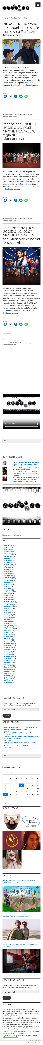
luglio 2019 (7, 610)
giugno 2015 (8, 677)
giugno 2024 (8, 569)
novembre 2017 (9, 645)
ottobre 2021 (8, 580)
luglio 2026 (7, 547)
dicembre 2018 (9, 623)
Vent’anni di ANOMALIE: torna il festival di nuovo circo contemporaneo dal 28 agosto (19, 881)
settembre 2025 (9, 558)
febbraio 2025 (8, 562)
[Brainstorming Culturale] (31, 821)
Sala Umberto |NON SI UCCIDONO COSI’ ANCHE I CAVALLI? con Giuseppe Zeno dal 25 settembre (21, 235)
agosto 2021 (8, 584)
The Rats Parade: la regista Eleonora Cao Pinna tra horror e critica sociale (20, 945)
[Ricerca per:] (21, 440)
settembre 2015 (9, 671)
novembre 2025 (9, 555)
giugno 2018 (8, 634)
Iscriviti (6, 716)
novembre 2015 (9, 667)
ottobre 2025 (8, 556)
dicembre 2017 (9, 643)
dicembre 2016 (9, 656)
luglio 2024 (7, 567)
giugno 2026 (8, 549)
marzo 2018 (8, 640)
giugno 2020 (8, 597)
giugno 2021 (8, 588)
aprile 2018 (7, 638)
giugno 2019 (8, 612)
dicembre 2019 (9, 601)
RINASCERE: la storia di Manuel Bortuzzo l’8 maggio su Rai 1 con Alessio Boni (21, 29)
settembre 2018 (9, 629)
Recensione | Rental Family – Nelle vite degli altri (20, 742)
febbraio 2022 (8, 575)
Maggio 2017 (8, 651)
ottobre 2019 (8, 604)
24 (5, 794)
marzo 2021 (8, 590)
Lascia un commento (10, 116)
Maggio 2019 (8, 614)
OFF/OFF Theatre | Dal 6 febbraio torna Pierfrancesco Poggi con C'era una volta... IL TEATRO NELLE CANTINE (26, 479)
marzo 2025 (8, 560)
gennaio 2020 (8, 599)
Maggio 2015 (8, 679)
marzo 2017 (8, 654)
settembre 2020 (9, 592)
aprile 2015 (7, 680)
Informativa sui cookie (10, 1037)
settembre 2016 (9, 662)
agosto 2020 (8, 593)
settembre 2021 (9, 582)
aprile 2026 (7, 553)
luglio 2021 (7, 586)
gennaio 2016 (8, 666)
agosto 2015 (8, 673)
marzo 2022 (8, 573)
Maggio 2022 (8, 571)
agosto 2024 (8, 566)
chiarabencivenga (26, 114)
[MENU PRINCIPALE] (37, 4)
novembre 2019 (9, 603)
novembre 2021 (9, 579)
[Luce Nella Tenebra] (12, 859)
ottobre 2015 (8, 669)
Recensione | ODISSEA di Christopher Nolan (19, 733)
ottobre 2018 (8, 627)
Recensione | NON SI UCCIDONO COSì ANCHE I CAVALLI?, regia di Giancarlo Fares (20, 131)
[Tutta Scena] (12, 821)
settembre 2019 (9, 606)
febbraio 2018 (8, 641)
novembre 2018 (9, 625)
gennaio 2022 (8, 577)
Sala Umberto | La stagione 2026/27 (16, 746)
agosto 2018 (8, 630)
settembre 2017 (9, 649)
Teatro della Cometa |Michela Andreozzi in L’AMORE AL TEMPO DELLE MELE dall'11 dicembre (26, 464)
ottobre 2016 (8, 660)
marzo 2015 (8, 682)
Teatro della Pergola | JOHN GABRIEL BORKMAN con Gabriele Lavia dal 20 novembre (25, 473)
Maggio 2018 (8, 636)
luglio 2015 (7, 675)
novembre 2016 (9, 658)
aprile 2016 (7, 664)
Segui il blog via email (13, 698)
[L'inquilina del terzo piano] (31, 840)
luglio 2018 (7, 632)
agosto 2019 (8, 608)
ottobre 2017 (8, 647)
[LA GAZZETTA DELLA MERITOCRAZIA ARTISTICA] (12, 840)
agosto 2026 (8, 545)
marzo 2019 (8, 617)
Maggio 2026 (8, 551)
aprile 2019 (7, 616)
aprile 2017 (7, 653)
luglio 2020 (7, 595)
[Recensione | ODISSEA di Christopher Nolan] (21, 931)
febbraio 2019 (8, 619)
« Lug (4, 803)
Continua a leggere (30, 85)
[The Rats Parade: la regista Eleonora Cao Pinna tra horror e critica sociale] (21, 962)
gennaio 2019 (8, 621)
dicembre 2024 (9, 564)
